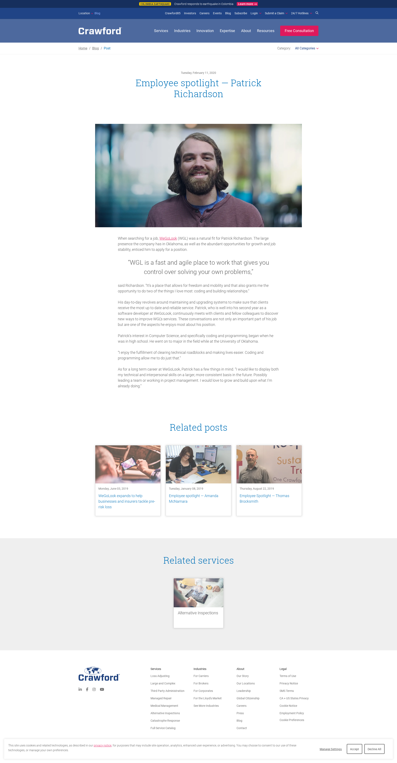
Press (240, 713)
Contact (242, 728)
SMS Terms (287, 690)
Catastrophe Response (165, 720)
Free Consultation (299, 31)
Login (254, 13)
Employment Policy (292, 713)
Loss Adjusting (160, 676)
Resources (265, 31)
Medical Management (164, 705)
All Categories (305, 48)
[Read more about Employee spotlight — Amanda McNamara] (198, 480)
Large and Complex (163, 683)
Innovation (205, 31)
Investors (190, 13)
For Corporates (203, 690)
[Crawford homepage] (115, 674)
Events (217, 13)
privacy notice (102, 745)
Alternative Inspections (165, 713)
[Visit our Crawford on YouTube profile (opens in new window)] (102, 689)
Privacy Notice (289, 683)
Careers (204, 13)
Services (161, 31)
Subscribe (240, 13)
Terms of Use (288, 676)
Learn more (245, 4)
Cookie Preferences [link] (292, 720)
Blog (89, 13)
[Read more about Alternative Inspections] (199, 603)
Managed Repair (161, 698)
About (246, 31)
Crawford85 (173, 13)
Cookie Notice (288, 705)
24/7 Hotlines (300, 13)
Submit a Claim (274, 13)
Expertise (227, 31)
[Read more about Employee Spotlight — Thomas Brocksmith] (269, 480)
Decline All (374, 749)
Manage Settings (331, 749)
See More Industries (206, 705)
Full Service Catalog (163, 728)
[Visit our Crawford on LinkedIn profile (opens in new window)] (80, 689)
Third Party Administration (167, 690)
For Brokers (201, 683)
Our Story (243, 676)
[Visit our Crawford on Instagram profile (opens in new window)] (94, 689)
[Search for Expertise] (317, 13)
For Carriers (201, 676)
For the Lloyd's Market (208, 698)
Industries (182, 31)
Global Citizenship (248, 698)
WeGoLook (168, 238)
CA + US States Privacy (294, 698)
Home (83, 48)
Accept (354, 749)
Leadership (244, 690)
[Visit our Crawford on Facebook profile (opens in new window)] (87, 689)
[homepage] (100, 30)
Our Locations (246, 683)
